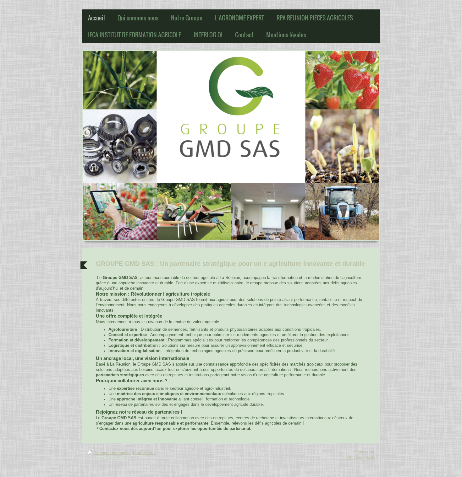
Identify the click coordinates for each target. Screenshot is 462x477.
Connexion (364, 452)
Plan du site (144, 453)
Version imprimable (112, 453)
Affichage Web (360, 457)
